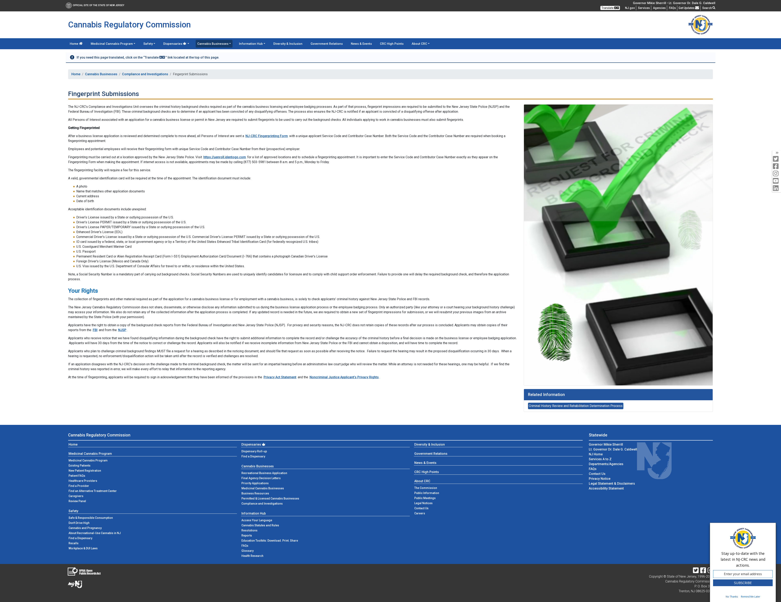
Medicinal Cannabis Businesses (262, 488)
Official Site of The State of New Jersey (98, 5)
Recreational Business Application (264, 473)
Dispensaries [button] (172, 44)
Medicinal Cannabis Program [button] (112, 44)
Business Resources (255, 493)
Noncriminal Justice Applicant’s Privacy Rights (344, 377)
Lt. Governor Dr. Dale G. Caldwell (613, 449)
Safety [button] (148, 44)
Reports (246, 535)
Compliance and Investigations (145, 74)
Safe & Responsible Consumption (91, 517)
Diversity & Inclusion (287, 44)
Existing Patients (80, 465)
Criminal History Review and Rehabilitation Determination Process (576, 406)
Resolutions (249, 530)
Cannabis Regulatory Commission (99, 435)
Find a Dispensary (80, 538)
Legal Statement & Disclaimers (612, 483)
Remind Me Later (750, 596)
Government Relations (327, 44)
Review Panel (77, 501)
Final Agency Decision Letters (261, 478)
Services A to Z (600, 459)
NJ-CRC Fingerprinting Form (266, 136)
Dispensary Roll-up (254, 451)
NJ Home (596, 454)
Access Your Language (256, 520)
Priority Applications (255, 483)
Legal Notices (423, 503)
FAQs (244, 545)
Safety (73, 511)
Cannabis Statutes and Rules (260, 525)
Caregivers (76, 496)
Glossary (247, 550)
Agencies (659, 8)
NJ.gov (630, 8)
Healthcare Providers (83, 480)
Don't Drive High (79, 523)
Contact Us (427, 508)
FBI (95, 330)
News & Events (361, 44)
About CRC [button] (419, 44)
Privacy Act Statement (280, 377)
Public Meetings (425, 498)
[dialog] (743, 562)
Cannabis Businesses (101, 74)
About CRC (422, 481)
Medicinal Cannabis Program (90, 454)
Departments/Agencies (606, 464)
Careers (419, 513)
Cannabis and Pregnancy (85, 528)
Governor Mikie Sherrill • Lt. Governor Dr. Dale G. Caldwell (674, 3)
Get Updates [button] (686, 8)
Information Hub (253, 513)
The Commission (425, 488)
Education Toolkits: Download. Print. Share (269, 540)
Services (644, 8)
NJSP (122, 330)
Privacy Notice (599, 479)
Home (74, 44)
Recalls (74, 543)
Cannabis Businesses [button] (212, 44)
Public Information (426, 493)
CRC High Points (392, 44)
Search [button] (707, 8)
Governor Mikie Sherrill (606, 444)
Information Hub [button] (251, 44)
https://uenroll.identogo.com (224, 157)
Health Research (252, 555)
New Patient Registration (85, 470)
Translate (607, 8)
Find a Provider (79, 485)
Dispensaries (251, 444)
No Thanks (732, 596)
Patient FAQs (77, 475)
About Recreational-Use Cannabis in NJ (95, 533)
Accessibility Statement (606, 488)
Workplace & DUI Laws (83, 548)
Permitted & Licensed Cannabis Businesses (270, 498)
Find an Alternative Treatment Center (93, 491)
